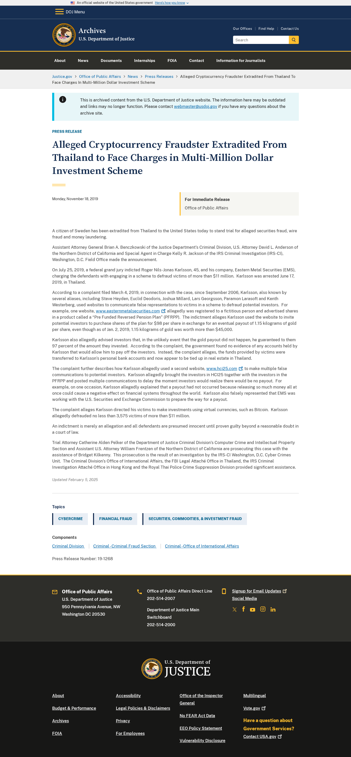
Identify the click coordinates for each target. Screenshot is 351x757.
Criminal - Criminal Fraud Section (124, 546)
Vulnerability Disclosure (202, 740)
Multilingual (254, 695)
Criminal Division (68, 546)
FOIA (57, 733)
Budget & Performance (74, 708)
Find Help (266, 29)
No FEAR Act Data (197, 715)
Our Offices (242, 29)
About (58, 695)
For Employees (130, 733)
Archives (60, 720)
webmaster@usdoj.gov (195, 106)
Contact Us (290, 29)
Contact (259, 736)
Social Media (244, 598)
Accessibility (128, 695)
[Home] (94, 45)
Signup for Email (256, 591)
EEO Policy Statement (201, 728)
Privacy (123, 720)
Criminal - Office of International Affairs (202, 546)
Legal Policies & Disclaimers (143, 708)
